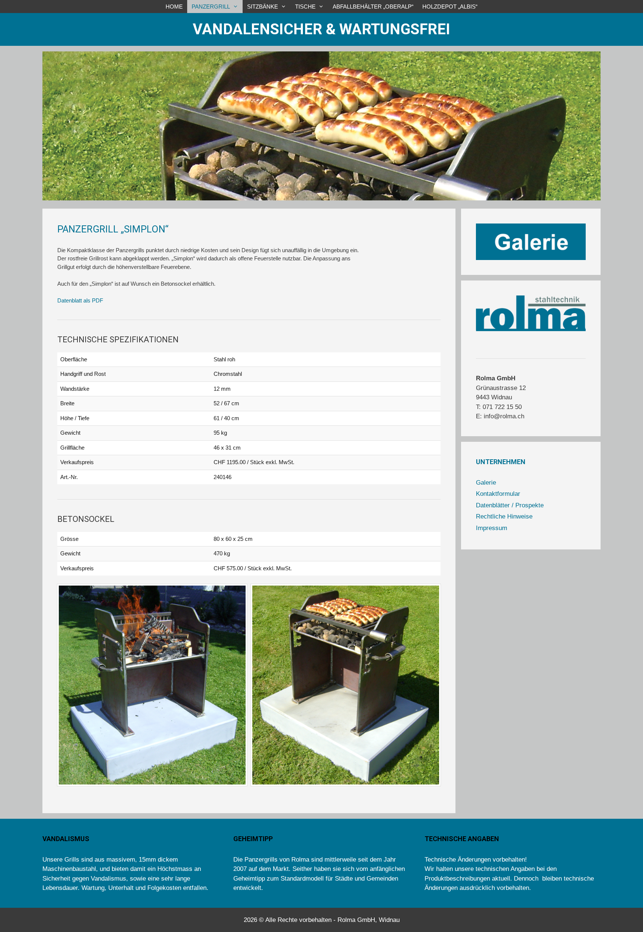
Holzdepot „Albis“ (449, 6)
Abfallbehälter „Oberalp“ (373, 6)
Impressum (491, 528)
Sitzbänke (262, 6)
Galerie (486, 482)
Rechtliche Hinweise (504, 516)
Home (174, 6)
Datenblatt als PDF (80, 300)
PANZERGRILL (211, 6)
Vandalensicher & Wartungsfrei (321, 29)
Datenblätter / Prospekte (510, 505)
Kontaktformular (498, 493)
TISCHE (305, 6)
